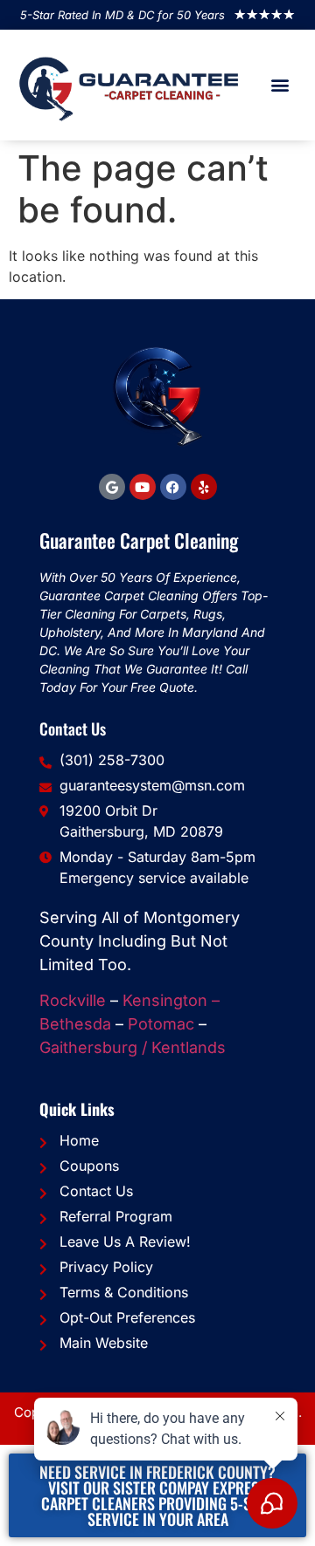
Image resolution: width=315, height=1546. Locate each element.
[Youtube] (143, 487)
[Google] (112, 487)
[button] (280, 85)
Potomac (161, 1024)
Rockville (72, 1000)
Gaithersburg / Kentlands (132, 1047)
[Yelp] (204, 487)
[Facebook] (173, 487)
